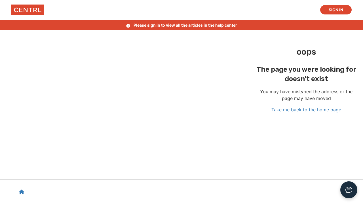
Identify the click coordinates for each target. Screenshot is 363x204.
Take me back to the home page (306, 109)
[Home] (27, 10)
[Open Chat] (348, 189)
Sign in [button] (336, 9)
